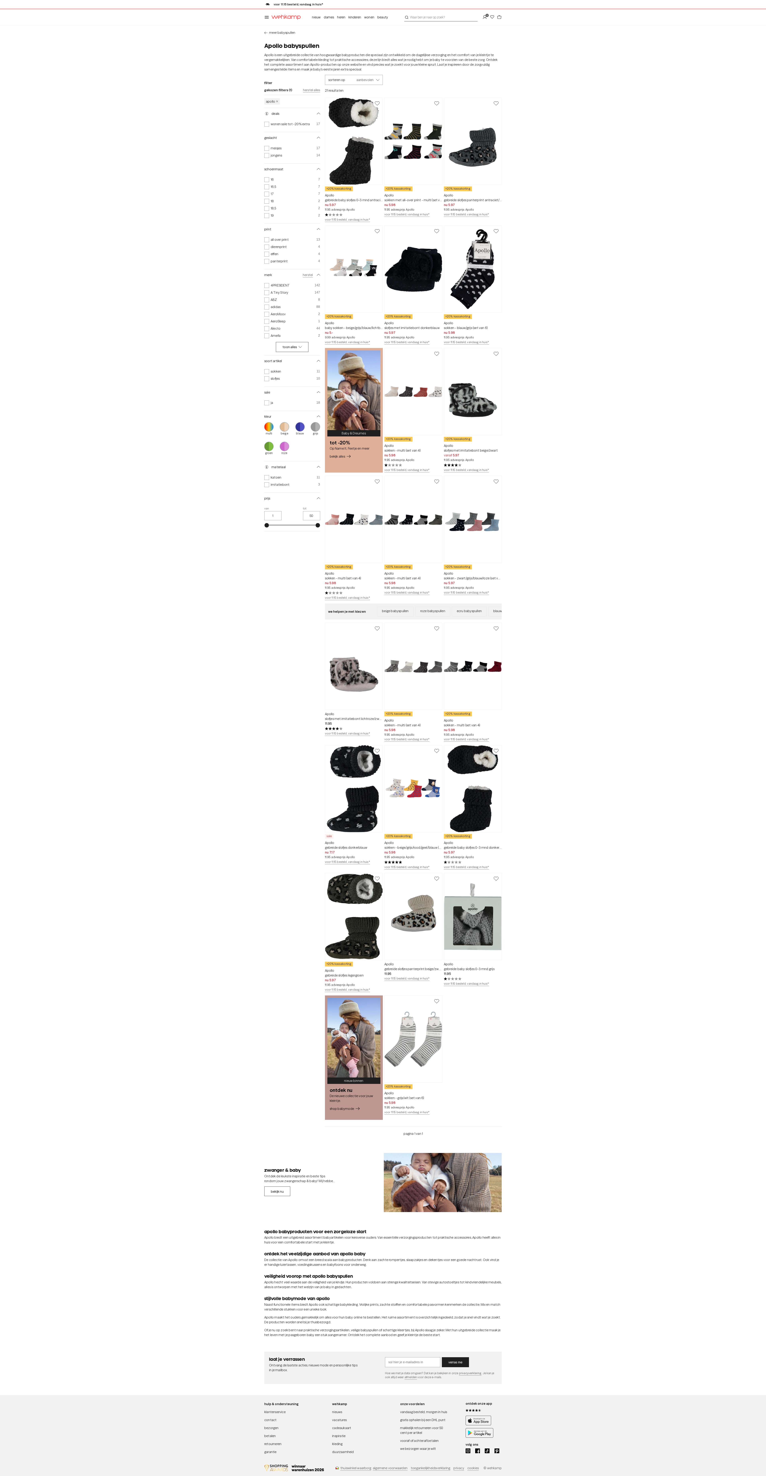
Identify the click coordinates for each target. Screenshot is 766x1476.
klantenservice (275, 1412)
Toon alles (289, 347)
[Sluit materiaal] (317, 467)
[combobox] (441, 17)
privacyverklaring (470, 1373)
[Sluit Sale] (317, 392)
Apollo (270, 101)
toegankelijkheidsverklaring (430, 1468)
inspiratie (338, 1436)
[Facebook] (477, 1450)
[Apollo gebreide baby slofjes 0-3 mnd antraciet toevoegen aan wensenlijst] (377, 103)
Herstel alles (311, 90)
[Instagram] (468, 1450)
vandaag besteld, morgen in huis (423, 1412)
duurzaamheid (343, 1452)
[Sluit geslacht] (317, 137)
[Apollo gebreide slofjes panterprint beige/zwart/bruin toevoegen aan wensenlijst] (437, 878)
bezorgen (271, 1428)
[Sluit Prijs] (317, 498)
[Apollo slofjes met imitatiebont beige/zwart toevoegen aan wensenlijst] (496, 354)
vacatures (339, 1420)
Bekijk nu (277, 1191)
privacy (458, 1468)
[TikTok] (487, 1450)
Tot (305, 508)
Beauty (382, 17)
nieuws (337, 1412)
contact (270, 1420)
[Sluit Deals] (317, 113)
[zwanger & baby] (443, 1182)
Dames (329, 17)
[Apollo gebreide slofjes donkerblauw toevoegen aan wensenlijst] (377, 751)
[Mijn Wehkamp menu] (486, 17)
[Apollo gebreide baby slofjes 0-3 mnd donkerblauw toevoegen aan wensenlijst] (496, 751)
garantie (270, 1452)
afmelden (411, 1377)
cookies (473, 1468)
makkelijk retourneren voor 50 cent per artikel (421, 1430)
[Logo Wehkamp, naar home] (285, 17)
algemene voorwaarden (390, 1468)
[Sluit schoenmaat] (317, 169)
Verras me (455, 1362)
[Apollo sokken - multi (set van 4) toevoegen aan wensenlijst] (437, 354)
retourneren (272, 1444)
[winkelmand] (499, 17)
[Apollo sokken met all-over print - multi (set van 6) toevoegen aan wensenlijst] (437, 103)
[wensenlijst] (493, 17)
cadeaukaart (341, 1428)
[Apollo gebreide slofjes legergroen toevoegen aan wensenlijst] (377, 878)
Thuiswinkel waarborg (355, 1468)
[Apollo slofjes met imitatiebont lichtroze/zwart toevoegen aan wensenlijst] (377, 628)
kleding (337, 1444)
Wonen (369, 17)
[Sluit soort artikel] (317, 361)
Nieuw (316, 17)
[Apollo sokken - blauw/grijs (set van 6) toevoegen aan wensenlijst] (496, 231)
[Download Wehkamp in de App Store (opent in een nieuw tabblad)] (479, 1424)
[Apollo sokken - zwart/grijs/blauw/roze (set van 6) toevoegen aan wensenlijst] (496, 481)
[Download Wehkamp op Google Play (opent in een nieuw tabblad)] (479, 1436)
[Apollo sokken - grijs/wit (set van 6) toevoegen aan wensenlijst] (437, 1001)
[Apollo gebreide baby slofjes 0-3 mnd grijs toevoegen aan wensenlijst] (496, 878)
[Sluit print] (317, 229)
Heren (341, 17)
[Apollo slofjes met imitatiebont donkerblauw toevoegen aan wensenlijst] (437, 231)
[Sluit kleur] (317, 416)
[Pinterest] (497, 1450)
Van (266, 508)
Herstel (308, 275)
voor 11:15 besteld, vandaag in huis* (347, 219)
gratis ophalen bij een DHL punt (423, 1420)
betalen (270, 1436)
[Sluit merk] (317, 275)
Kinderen (354, 17)
